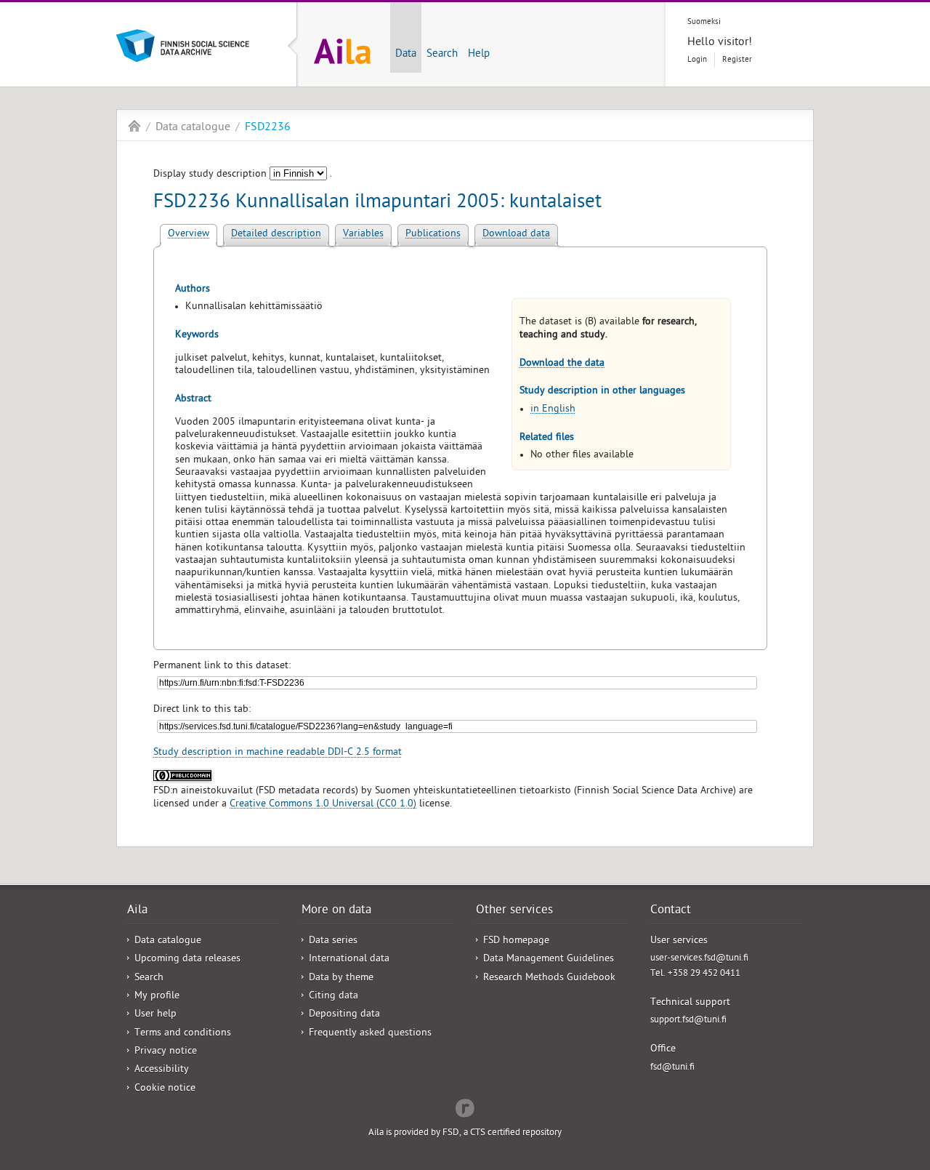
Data (405, 54)
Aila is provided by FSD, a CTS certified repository (465, 1133)
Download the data (561, 364)
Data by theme (341, 978)
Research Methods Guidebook (549, 978)
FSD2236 (268, 128)
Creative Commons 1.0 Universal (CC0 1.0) (323, 804)
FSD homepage (516, 941)
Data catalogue (192, 128)
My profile (156, 996)
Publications (433, 234)
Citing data (333, 996)
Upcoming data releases (187, 959)
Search (442, 54)
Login (697, 60)
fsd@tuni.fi (672, 1067)
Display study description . (242, 175)
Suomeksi (704, 22)
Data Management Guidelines (548, 959)
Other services (514, 911)
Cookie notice (164, 1089)
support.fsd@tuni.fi (688, 1020)
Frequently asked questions (370, 1033)
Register (737, 60)
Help (479, 54)
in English (552, 410)
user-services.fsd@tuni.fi (699, 958)
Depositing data (344, 1015)
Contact (670, 911)
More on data (336, 911)
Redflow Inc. (465, 1106)
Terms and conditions (182, 1033)
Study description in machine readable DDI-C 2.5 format (277, 753)
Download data (516, 234)
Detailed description (276, 234)
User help (155, 1015)
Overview (188, 234)
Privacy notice (165, 1052)
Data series (333, 941)
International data (349, 959)
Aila (134, 126)
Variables (363, 234)
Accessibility (161, 1070)
